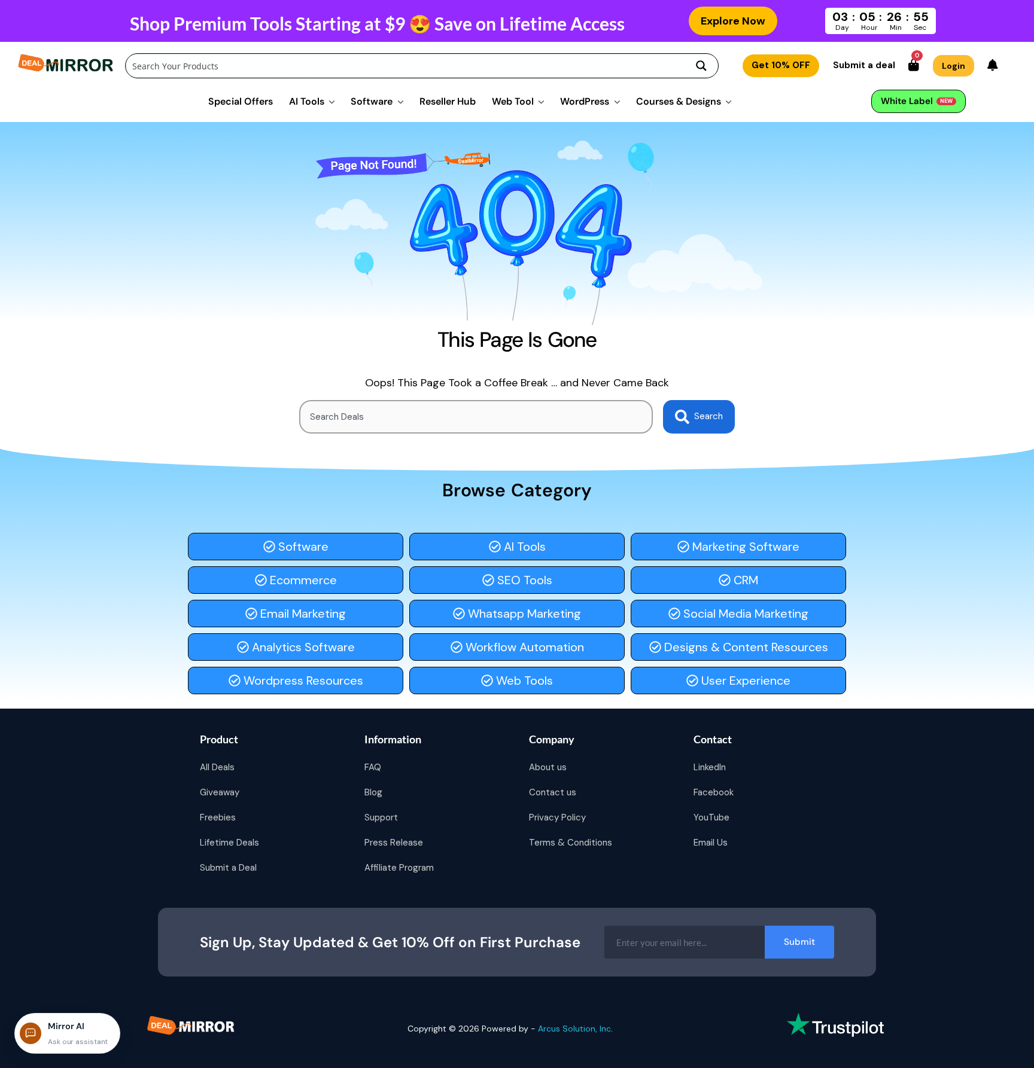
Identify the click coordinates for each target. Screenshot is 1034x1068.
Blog (373, 792)
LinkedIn (710, 767)
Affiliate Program (399, 868)
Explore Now (733, 21)
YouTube (711, 817)
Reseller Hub (447, 101)
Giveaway (219, 792)
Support (381, 817)
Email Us (711, 843)
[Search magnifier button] (701, 66)
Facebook (714, 792)
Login (953, 65)
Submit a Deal (228, 868)
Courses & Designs (678, 101)
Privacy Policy (557, 817)
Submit (799, 942)
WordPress (584, 101)
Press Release (393, 843)
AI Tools (306, 101)
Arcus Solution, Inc (574, 1028)
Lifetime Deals (229, 843)
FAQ (372, 767)
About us (548, 767)
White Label (917, 101)
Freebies (218, 817)
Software (372, 101)
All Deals (217, 767)
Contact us (552, 792)
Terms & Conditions (570, 843)
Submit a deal (864, 65)
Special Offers (240, 101)
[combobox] (476, 417)
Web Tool (513, 101)
